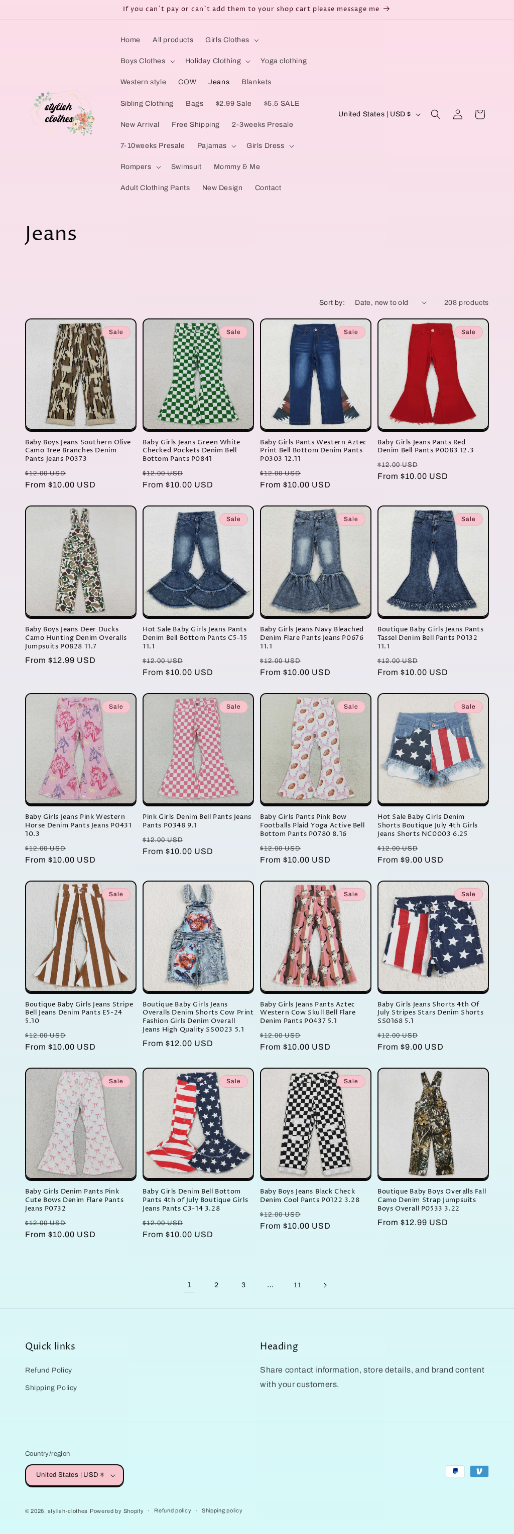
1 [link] (189, 1284)
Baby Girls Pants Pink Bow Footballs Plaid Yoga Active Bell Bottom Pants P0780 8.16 (312, 825)
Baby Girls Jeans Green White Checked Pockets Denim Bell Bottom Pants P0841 (191, 451)
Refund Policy (48, 1370)
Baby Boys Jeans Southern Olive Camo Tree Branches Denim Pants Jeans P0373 (78, 451)
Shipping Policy (51, 1388)
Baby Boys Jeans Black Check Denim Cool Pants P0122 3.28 (309, 1196)
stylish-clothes (68, 1511)
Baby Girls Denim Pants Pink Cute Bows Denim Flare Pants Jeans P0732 (74, 1200)
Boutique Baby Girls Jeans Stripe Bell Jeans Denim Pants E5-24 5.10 (79, 1013)
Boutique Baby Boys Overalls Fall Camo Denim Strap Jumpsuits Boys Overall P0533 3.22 (431, 1200)
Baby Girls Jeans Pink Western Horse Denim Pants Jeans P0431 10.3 (78, 825)
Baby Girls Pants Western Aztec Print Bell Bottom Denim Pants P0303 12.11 (313, 451)
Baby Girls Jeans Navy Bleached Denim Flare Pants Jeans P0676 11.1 (312, 638)
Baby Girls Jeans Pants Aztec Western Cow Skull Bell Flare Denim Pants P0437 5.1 (308, 1013)
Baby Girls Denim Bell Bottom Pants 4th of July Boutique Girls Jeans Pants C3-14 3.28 (195, 1200)
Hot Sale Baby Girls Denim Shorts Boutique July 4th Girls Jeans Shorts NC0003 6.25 (427, 825)
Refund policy (172, 1510)
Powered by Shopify (117, 1511)
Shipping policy (222, 1510)
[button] (231, 40)
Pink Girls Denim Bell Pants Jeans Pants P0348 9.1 (197, 821)
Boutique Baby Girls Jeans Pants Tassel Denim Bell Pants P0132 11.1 (430, 638)
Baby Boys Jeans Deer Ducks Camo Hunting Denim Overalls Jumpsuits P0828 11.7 (75, 638)
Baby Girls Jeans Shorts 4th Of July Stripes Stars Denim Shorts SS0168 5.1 (430, 1013)
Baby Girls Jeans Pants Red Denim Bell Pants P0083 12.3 (425, 446)
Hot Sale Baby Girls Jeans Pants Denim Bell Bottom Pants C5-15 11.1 (195, 638)
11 (297, 1285)
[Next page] (325, 1285)
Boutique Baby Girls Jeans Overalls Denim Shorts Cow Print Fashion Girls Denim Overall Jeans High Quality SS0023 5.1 (198, 1017)
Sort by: (332, 302)
